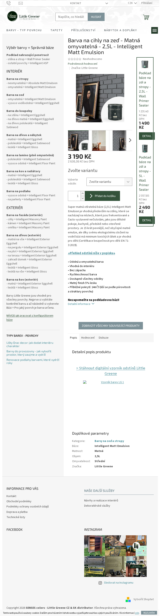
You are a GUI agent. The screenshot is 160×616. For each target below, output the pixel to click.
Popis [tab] (73, 338)
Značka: (84, 68)
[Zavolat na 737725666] (12, 3)
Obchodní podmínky (18, 501)
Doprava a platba (17, 512)
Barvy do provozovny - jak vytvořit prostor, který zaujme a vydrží (28, 353)
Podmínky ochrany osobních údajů (27, 507)
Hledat (96, 17)
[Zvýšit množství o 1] (83, 193)
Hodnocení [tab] (88, 338)
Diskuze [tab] (104, 338)
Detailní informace (79, 304)
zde (137, 613)
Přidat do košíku (105, 196)
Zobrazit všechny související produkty (111, 325)
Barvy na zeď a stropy (109, 441)
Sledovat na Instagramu (118, 583)
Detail (146, 136)
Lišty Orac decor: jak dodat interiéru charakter (29, 344)
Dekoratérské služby (97, 506)
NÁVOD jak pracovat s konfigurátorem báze (29, 318)
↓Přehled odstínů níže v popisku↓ (91, 253)
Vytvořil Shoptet (144, 599)
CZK (130, 3)
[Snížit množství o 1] (83, 198)
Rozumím (149, 612)
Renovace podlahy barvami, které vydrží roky (32, 361)
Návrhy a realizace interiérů (101, 501)
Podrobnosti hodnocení (82, 64)
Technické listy (15, 517)
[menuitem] (24, 30)
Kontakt (75, 3)
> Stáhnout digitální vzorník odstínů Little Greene (110, 370)
